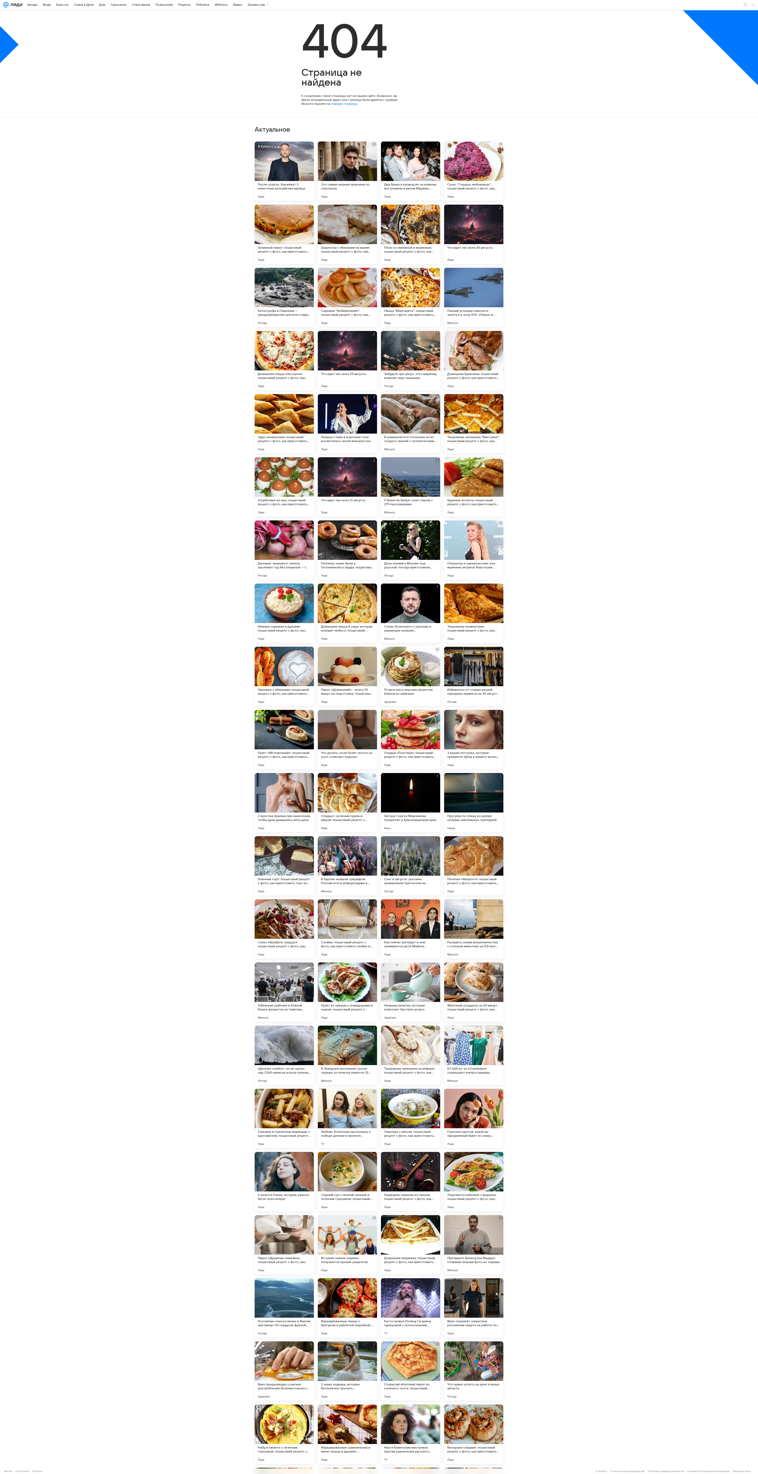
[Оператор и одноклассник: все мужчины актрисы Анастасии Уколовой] (473, 550)
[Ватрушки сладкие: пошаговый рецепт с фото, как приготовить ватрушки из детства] (473, 1434)
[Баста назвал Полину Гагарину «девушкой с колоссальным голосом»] (410, 1307)
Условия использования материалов (708, 1471)
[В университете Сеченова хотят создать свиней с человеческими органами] (410, 423)
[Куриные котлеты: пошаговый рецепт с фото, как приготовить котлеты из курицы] (473, 486)
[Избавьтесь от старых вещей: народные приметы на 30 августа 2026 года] (473, 676)
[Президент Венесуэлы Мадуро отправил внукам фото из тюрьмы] (473, 1244)
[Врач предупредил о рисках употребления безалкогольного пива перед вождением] (284, 1371)
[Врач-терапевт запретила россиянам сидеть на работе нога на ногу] (473, 1307)
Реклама (37, 1471)
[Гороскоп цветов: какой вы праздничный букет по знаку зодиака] (473, 1118)
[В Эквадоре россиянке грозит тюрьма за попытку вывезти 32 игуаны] (347, 1055)
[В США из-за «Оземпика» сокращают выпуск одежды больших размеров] (473, 1055)
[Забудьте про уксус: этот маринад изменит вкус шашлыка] (410, 360)
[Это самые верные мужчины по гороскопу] (347, 171)
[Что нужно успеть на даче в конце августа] (473, 1371)
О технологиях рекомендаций (627, 1471)
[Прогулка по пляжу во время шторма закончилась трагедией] (473, 802)
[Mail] (6, 4)
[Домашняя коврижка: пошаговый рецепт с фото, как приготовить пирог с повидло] (410, 1244)
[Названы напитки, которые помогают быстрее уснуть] (410, 992)
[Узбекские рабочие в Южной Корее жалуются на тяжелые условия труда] (284, 992)
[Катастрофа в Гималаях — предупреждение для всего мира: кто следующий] (284, 297)
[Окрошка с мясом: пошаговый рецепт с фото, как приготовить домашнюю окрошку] (410, 1118)
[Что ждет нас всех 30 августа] (473, 234)
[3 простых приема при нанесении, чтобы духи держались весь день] (284, 802)
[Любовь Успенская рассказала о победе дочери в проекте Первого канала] (347, 1118)
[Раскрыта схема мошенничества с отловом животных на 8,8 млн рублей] (473, 929)
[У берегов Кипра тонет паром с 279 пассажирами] (410, 486)
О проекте (601, 1471)
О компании (22, 1471)
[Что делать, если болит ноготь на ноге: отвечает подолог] (347, 739)
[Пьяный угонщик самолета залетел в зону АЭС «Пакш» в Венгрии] (473, 297)
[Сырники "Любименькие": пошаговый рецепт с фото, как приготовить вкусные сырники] (347, 297)
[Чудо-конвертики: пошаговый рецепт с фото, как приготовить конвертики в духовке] (284, 423)
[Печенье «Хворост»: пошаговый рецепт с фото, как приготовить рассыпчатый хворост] (473, 865)
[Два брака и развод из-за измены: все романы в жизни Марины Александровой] (410, 171)
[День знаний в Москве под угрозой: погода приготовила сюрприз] (410, 550)
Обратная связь (742, 1471)
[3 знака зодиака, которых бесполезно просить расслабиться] (347, 1371)
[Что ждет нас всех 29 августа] (347, 360)
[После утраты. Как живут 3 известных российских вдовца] (284, 171)
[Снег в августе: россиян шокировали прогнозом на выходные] (410, 865)
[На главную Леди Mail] (15, 4)
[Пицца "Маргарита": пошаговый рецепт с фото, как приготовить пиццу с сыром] (410, 297)
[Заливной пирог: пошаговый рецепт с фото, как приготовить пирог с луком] (284, 234)
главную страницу (344, 104)
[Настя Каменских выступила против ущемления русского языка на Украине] (410, 1434)
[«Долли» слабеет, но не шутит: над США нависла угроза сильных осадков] (284, 1055)
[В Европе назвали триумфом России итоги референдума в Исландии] (347, 865)
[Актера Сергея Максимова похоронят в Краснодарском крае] (410, 802)
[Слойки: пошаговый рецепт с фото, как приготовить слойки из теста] (347, 929)
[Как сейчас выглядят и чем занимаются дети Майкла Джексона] (410, 929)
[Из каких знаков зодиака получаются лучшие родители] (347, 1244)
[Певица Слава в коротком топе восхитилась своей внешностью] (347, 423)
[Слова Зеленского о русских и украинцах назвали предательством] (410, 613)
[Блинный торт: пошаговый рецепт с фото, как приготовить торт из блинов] (284, 865)
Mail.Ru (8, 1471)
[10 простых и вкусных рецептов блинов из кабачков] (410, 676)
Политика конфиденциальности (666, 1471)
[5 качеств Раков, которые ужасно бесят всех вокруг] (284, 1181)
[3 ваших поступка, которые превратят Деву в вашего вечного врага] (473, 739)
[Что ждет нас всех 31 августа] (347, 486)
